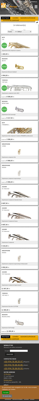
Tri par (24, 29)
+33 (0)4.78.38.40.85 (13, 365)
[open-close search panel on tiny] (31, 6)
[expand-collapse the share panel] (37, 22)
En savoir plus (7, 396)
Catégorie (12, 29)
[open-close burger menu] (36, 6)
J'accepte (6, 392)
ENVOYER (10, 354)
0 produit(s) (33, 2)
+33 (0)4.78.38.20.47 (13, 361)
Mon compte (23, 2)
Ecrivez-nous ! (8, 380)
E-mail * (7, 351)
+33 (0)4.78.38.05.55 (13, 368)
